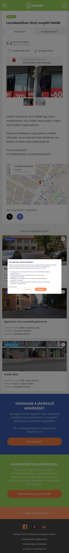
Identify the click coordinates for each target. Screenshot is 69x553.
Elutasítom (28, 289)
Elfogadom (40, 289)
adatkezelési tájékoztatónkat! (38, 268)
